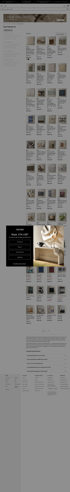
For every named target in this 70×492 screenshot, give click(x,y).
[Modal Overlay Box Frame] (35, 246)
